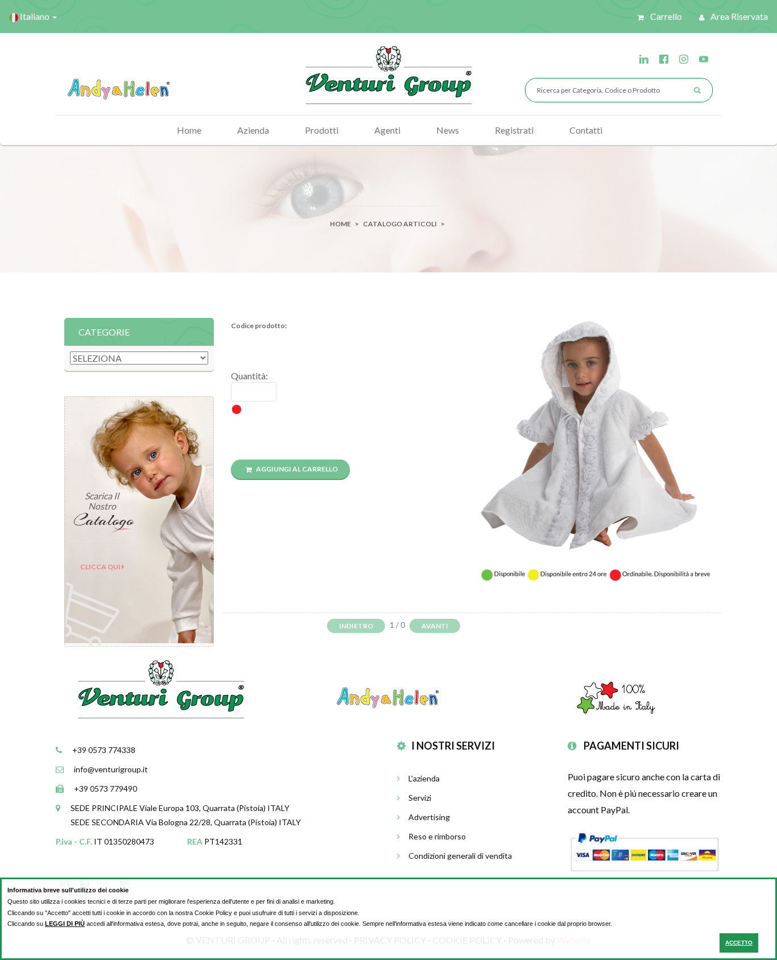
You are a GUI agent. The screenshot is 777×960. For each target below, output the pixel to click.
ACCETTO (739, 943)
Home (189, 130)
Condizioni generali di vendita (460, 855)
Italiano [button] (34, 16)
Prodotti (321, 130)
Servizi (419, 797)
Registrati (514, 130)
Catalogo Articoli (400, 224)
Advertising (429, 817)
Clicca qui (101, 566)
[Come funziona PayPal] (644, 850)
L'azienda (424, 778)
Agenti (387, 130)
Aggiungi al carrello (296, 469)
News (447, 130)
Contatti (585, 130)
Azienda (253, 130)
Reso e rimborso (437, 836)
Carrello (665, 16)
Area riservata (738, 16)
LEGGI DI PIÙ (65, 923)
